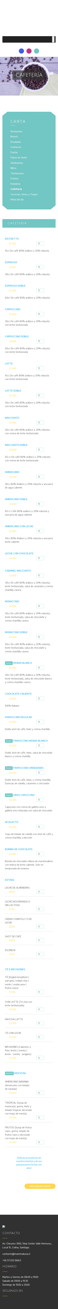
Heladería (15, 183)
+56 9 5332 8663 (11, 1260)
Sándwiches (16, 162)
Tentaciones (17, 173)
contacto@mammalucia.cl (16, 1253)
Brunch (14, 136)
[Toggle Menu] (53, 39)
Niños (13, 167)
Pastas (14, 152)
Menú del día (17, 199)
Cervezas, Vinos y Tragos (24, 194)
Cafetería (16, 188)
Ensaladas (15, 141)
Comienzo (15, 146)
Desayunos (16, 131)
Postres (14, 178)
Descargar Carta (40, 1186)
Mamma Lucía (29, 16)
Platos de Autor (18, 157)
